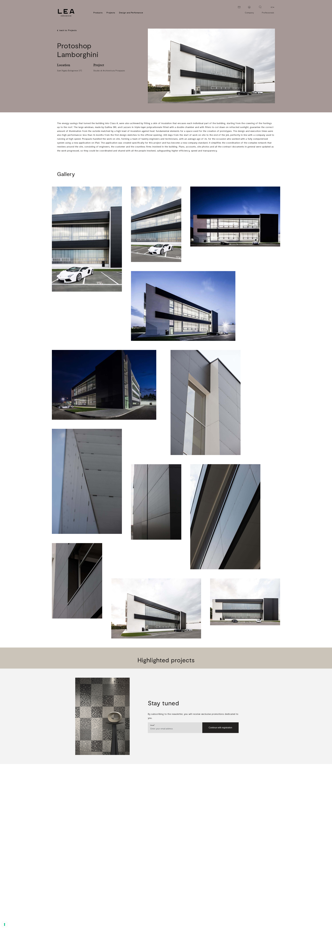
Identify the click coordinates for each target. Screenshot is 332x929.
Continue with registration (220, 727)
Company (249, 13)
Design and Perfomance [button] (131, 13)
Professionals (268, 13)
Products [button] (98, 13)
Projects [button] (110, 13)
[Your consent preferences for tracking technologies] (4, 924)
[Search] (260, 7)
